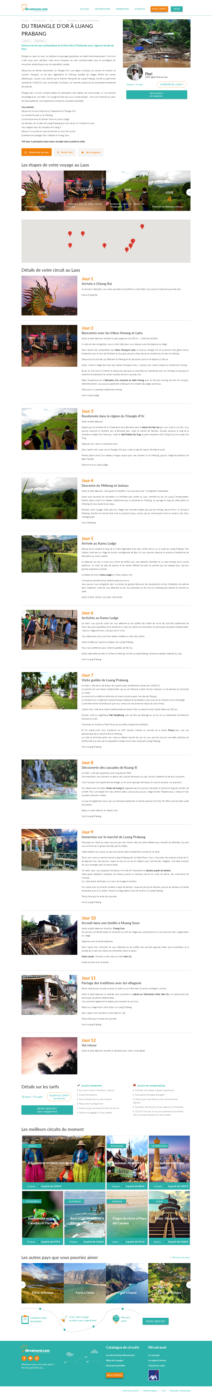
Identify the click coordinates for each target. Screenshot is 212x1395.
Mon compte (159, 9)
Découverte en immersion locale (51, 1163)
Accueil (84, 9)
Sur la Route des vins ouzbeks (169, 1165)
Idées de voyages (114, 1360)
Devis (177, 9)
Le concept (154, 1355)
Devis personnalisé (115, 1365)
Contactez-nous (156, 1365)
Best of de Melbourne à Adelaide (87, 1220)
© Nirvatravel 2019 (130, 1391)
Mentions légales (150, 1391)
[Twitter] (24, 1358)
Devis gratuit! (155, 1321)
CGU (164, 1391)
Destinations (102, 9)
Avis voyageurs (92, 152)
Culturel (39, 41)
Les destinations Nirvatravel (120, 1355)
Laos (60, 21)
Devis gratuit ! (157, 94)
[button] (70, 245)
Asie (51, 21)
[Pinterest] (36, 1358)
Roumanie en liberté (126, 1163)
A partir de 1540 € (171, 84)
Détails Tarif (66, 152)
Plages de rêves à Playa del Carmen (129, 1220)
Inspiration (122, 9)
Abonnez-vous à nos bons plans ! (38, 1364)
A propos (140, 9)
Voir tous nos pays (181, 1257)
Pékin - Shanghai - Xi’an (171, 1218)
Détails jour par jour (38, 152)
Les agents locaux (157, 1360)
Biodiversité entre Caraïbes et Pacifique (43, 1220)
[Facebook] (30, 1358)
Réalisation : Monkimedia (180, 1391)
